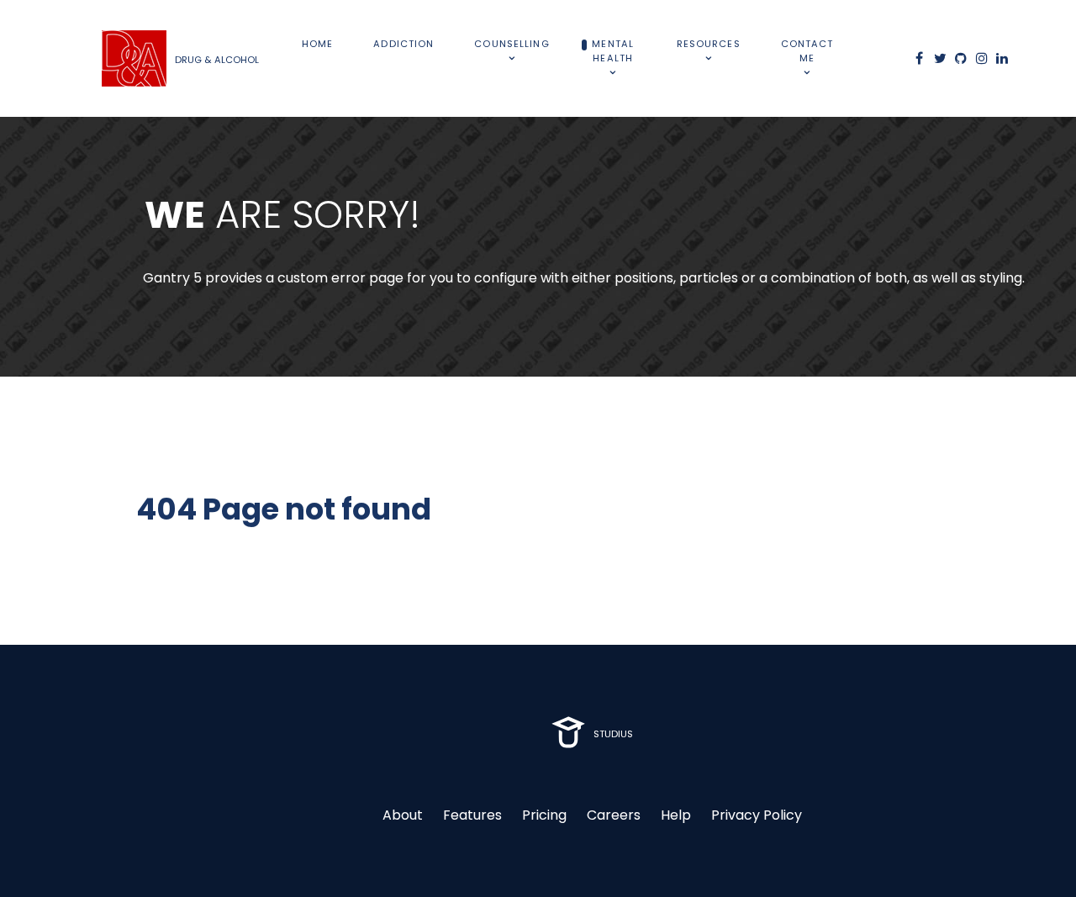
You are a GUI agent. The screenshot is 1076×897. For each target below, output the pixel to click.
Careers (614, 815)
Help (676, 815)
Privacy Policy (756, 815)
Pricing (544, 815)
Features (472, 815)
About (402, 815)
